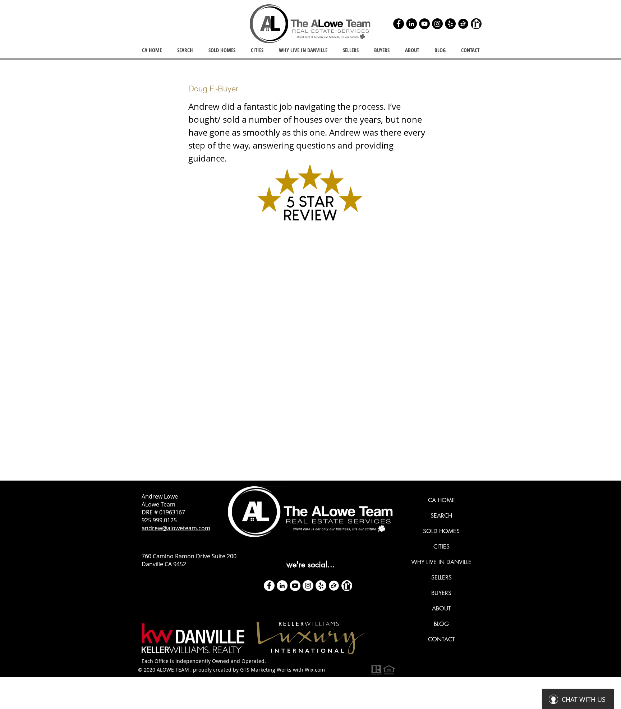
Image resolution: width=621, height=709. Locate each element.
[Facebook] (398, 23)
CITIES (441, 546)
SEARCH (441, 515)
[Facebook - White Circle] (269, 585)
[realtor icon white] (346, 585)
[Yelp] (450, 23)
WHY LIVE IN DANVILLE (441, 562)
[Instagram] (437, 23)
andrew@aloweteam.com (176, 528)
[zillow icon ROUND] (463, 23)
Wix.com (315, 669)
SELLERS (441, 577)
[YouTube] (424, 23)
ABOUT (441, 608)
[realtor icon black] (476, 23)
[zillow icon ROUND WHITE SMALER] (333, 585)
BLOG (441, 624)
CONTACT (441, 639)
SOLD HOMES (441, 531)
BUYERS (441, 593)
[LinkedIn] (411, 23)
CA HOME (441, 500)
